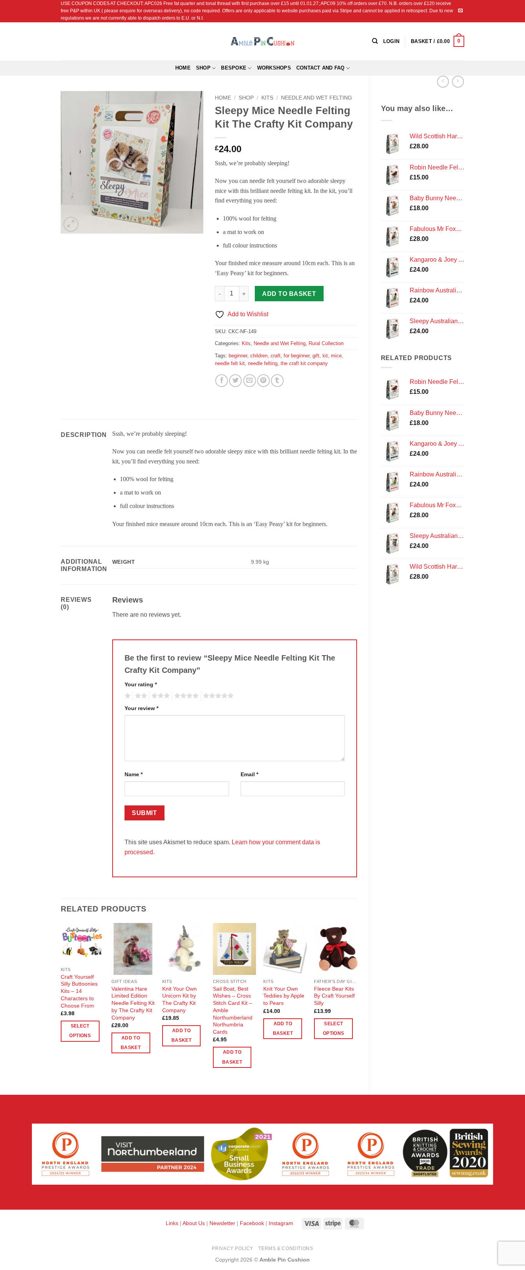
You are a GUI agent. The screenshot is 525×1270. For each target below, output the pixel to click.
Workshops (274, 68)
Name (134, 774)
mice (336, 356)
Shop (203, 68)
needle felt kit (230, 363)
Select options (79, 1031)
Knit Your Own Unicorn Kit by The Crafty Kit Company (179, 999)
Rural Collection (326, 343)
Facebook (252, 1223)
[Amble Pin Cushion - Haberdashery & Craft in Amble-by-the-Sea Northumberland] (262, 41)
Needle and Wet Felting (316, 98)
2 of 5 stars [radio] (140, 696)
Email (249, 774)
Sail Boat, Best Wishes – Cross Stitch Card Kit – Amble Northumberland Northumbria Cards (233, 1010)
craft (276, 356)
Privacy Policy (232, 1248)
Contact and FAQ (320, 68)
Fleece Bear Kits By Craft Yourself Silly (334, 996)
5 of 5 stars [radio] (217, 696)
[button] (437, 41)
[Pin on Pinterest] (263, 380)
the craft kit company (304, 363)
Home (183, 68)
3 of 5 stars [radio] (159, 696)
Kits (267, 98)
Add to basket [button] (131, 1043)
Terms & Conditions (285, 1248)
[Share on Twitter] (235, 380)
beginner (238, 356)
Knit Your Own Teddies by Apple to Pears (283, 996)
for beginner (296, 356)
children (258, 356)
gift (315, 356)
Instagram (281, 1223)
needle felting (262, 363)
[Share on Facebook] (221, 380)
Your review (141, 708)
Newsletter (222, 1223)
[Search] (375, 41)
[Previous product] (458, 82)
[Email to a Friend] (249, 380)
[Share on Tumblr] (277, 380)
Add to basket (289, 294)
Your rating (141, 684)
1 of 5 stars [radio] (127, 696)
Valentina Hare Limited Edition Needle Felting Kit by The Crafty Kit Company (133, 1003)
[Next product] (443, 82)
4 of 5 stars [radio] (185, 696)
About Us (194, 1223)
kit (325, 356)
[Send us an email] (460, 10)
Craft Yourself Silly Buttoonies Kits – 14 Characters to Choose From (79, 991)
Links (173, 1223)
